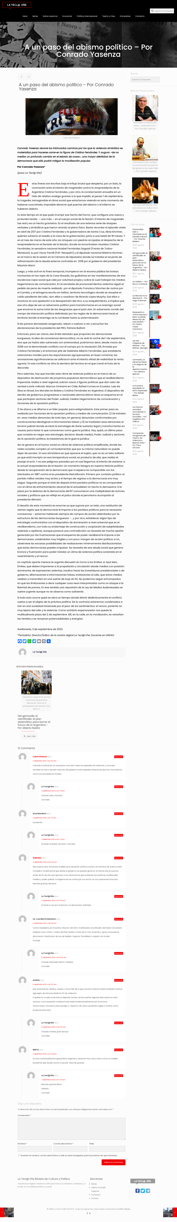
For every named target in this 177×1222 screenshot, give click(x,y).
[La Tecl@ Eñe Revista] (16, 5)
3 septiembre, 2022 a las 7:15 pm (53, 791)
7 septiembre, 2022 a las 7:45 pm (53, 1080)
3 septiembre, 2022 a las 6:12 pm (44, 761)
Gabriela (37, 858)
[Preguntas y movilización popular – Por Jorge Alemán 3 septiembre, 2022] (7, 1212)
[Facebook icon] (87, 1213)
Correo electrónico (64, 1143)
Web (91, 1143)
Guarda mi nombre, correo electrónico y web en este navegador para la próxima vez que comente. (69, 1155)
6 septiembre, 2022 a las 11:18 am (44, 984)
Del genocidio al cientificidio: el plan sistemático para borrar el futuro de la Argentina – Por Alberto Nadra (34, 722)
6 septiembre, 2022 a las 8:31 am (44, 923)
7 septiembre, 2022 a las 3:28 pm (45, 1054)
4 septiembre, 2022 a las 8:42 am (45, 862)
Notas (94, 1184)
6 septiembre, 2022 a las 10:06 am (53, 957)
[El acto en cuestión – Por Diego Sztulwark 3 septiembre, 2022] (170, 1212)
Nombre (22, 1143)
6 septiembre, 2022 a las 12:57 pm (53, 1027)
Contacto (95, 1194)
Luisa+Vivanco (40, 756)
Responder (118, 757)
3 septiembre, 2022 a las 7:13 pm (53, 839)
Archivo (94, 1198)
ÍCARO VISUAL (123, 1209)
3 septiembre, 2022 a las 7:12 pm (44, 818)
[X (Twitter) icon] (90, 1213)
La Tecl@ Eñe (40, 651)
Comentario (24, 1115)
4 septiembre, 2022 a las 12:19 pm (53, 900)
